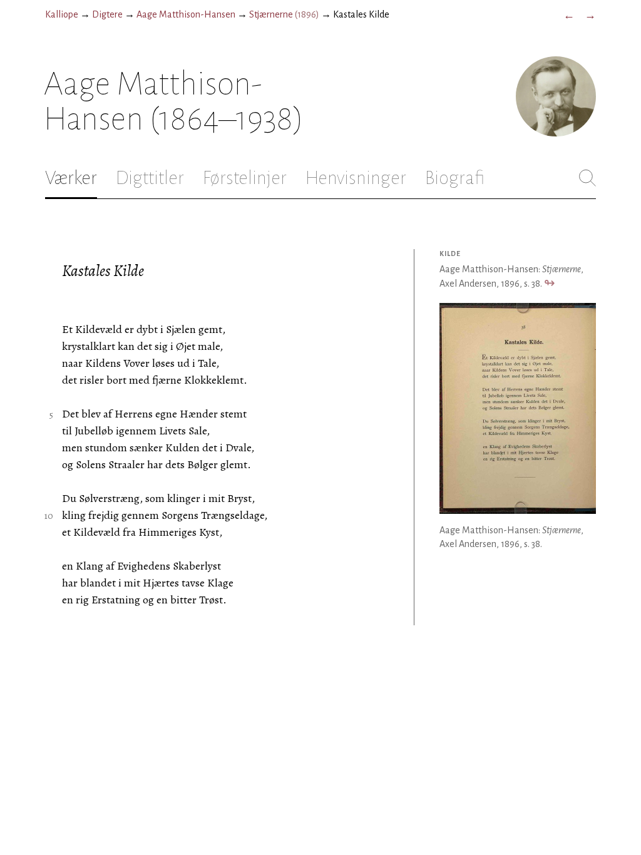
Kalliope (61, 14)
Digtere (107, 14)
